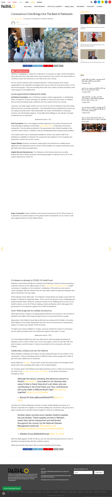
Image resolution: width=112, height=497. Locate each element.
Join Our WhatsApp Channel (12, 488)
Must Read (28, 6)
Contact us (23, 491)
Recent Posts (84, 12)
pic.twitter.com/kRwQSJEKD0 (50, 429)
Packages (90, 6)
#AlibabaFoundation (27, 429)
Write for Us (103, 491)
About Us (13, 491)
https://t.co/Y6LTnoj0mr (37, 392)
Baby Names (56, 491)
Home (3, 2)
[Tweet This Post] (38, 65)
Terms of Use (81, 491)
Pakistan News (39, 6)
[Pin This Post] (48, 65)
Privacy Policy (89, 491)
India (33, 2)
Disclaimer (96, 491)
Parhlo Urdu (69, 6)
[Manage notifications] (3, 493)
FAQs (18, 491)
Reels (21, 2)
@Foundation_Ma (48, 426)
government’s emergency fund (56, 286)
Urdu (27, 2)
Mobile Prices (38, 491)
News (15, 2)
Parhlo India (30, 491)
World (39, 2)
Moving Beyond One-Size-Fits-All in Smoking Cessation (55, 479)
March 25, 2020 (57, 434)
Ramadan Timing (73, 491)
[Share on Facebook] (28, 65)
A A (19, 22)
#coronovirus (60, 390)
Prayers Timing (63, 491)
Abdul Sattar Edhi (46, 126)
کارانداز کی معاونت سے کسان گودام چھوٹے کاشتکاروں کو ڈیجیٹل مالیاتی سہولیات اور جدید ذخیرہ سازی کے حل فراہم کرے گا (93, 98)
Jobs (43, 491)
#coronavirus (31, 381)
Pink (9, 2)
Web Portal (49, 491)
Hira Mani (26, 362)
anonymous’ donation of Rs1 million (36, 371)
